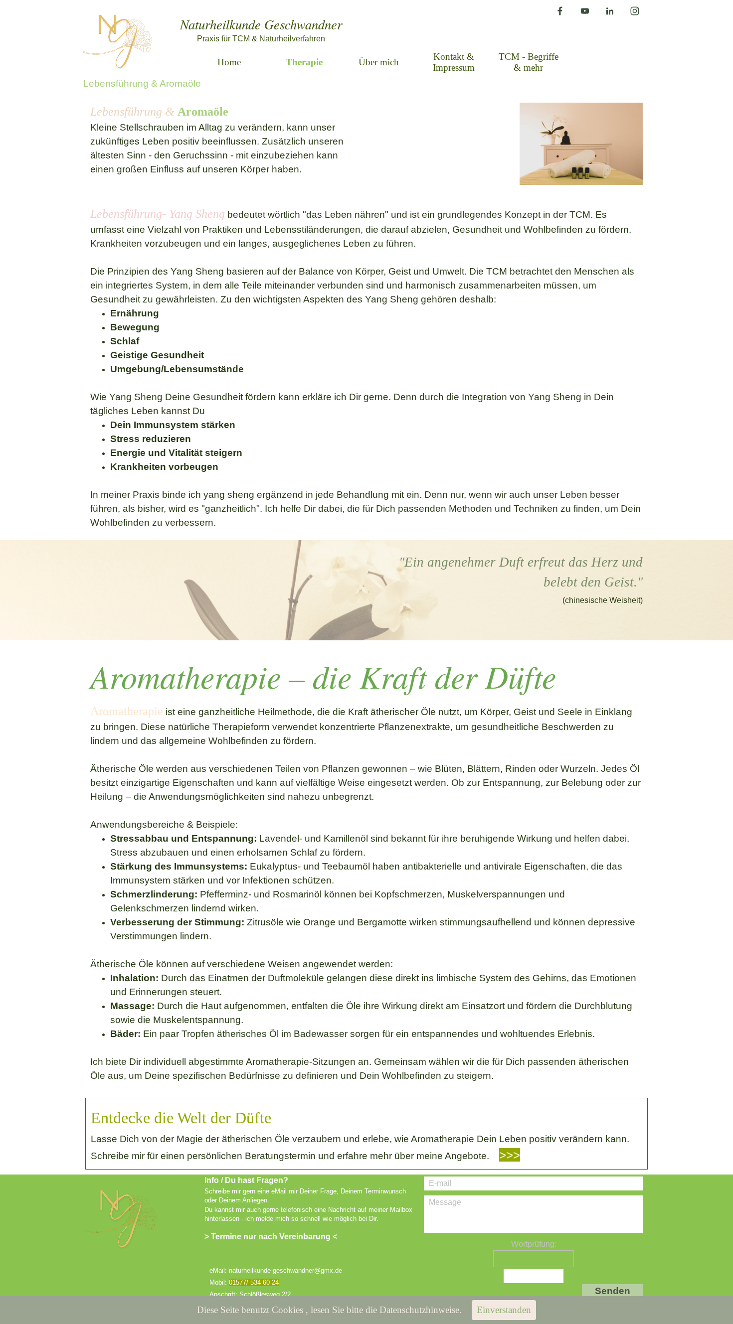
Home (229, 62)
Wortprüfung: (533, 1244)
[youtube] (585, 11)
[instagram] (635, 11)
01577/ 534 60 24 (254, 1282)
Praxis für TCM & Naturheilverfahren (261, 38)
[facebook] (560, 11)
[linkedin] (610, 11)
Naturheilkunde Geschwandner (261, 24)
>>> (509, 1155)
